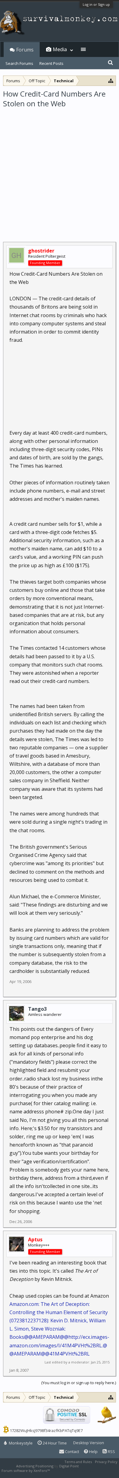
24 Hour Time (54, 1443)
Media (60, 49)
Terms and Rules (78, 1461)
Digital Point (69, 1466)
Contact (71, 1451)
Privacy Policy (106, 1461)
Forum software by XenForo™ (26, 1470)
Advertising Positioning (34, 1466)
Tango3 (37, 1009)
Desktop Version (88, 1442)
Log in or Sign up (96, 4)
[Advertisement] (59, 171)
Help (93, 1451)
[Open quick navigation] (111, 80)
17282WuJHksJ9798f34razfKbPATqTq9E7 (46, 1430)
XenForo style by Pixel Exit (72, 1470)
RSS (111, 1451)
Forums (25, 49)
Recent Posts (51, 63)
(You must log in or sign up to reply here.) (78, 1382)
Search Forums (19, 63)
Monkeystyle (20, 1443)
